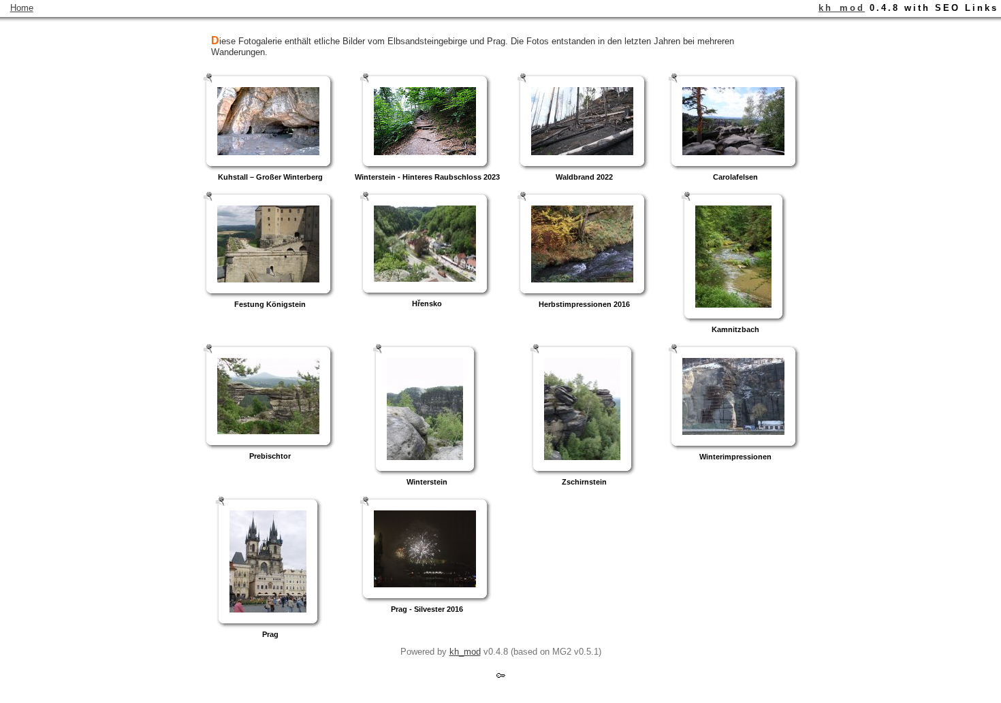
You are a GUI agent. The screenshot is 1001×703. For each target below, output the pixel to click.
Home (21, 8)
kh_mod (842, 8)
